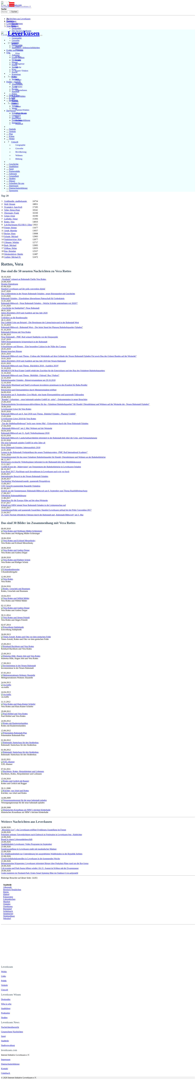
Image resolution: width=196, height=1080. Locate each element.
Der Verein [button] (11, 111)
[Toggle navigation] (2, 1)
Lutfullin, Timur (11, 219)
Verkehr (12, 131)
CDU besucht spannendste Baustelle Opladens (20, 486)
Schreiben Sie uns (16, 183)
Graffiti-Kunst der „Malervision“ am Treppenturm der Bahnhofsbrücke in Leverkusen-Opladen (41, 467)
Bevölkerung (20, 152)
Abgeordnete (20, 113)
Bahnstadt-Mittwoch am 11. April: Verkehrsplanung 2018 (25, 433)
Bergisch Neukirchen (12, 889)
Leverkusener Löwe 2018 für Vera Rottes (18, 419)
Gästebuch (5, 1073)
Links (13, 77)
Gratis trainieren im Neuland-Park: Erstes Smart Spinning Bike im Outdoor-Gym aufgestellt (39, 873)
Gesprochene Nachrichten (12, 1032)
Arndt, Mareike (10, 230)
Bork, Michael (10, 245)
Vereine (18, 83)
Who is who (14, 95)
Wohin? (14, 43)
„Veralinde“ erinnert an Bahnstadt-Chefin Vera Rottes (23, 279)
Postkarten (13, 100)
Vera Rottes (11, 26)
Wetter (12, 139)
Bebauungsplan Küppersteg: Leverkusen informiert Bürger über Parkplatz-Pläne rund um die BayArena (44, 863)
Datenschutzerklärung (18, 188)
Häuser (12, 181)
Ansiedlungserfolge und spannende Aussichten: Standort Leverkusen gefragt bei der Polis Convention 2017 (46, 510)
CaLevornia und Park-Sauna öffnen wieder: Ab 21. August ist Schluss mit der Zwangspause (40, 868)
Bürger (18, 80)
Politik (14, 103)
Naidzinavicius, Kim (12, 239)
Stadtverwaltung (8, 1045)
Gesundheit (14, 176)
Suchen (14, 12)
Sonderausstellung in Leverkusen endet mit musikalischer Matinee (29, 849)
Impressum (13, 186)
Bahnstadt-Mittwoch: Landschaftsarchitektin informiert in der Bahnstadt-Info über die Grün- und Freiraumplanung (49, 438)
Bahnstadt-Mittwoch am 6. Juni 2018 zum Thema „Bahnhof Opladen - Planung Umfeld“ (38, 414)
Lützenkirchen (9, 899)
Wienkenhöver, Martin (13, 254)
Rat (16, 117)
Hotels (18, 60)
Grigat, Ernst (9, 216)
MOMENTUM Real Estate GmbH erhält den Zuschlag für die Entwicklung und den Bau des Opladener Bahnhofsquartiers (53, 370)
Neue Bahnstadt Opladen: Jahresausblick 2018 (20, 447)
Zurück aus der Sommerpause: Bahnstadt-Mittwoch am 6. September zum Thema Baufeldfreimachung (44, 491)
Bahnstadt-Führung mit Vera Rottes (16, 332)
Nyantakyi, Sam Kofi (13, 207)
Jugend (18, 46)
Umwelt (14, 142)
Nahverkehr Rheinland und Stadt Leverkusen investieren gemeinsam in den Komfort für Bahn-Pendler (44, 385)
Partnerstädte (14, 171)
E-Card (12, 98)
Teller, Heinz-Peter (12, 210)
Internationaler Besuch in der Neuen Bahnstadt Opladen (24, 476)
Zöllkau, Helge (10, 248)
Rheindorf (7, 909)
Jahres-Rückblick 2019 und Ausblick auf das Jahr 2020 (24, 313)
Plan (11, 134)
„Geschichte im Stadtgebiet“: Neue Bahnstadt (20, 308)
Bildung (18, 159)
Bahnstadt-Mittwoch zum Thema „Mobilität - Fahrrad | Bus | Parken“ (30, 375)
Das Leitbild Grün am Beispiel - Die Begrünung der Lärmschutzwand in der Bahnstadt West (40, 322)
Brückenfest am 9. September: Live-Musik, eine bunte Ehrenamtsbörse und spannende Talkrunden (42, 394)
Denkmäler (16, 28)
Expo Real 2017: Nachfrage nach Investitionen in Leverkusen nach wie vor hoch (35, 471)
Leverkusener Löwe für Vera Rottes (16, 409)
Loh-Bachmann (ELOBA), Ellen (18, 225)
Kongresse (16, 74)
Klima (14, 94)
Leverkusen (11, 21)
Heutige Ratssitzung (9, 284)
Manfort (6, 901)
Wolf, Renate (9, 204)
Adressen (13, 174)
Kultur (18, 57)
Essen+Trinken (21, 71)
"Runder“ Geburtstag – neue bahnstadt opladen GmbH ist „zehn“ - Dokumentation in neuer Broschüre (44, 399)
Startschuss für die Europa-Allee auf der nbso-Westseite (24, 500)
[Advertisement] (98, 944)
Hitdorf (6, 894)
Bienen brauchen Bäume (11, 351)
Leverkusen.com (16, 5)
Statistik (12, 129)
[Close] (41, 35)
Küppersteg (8, 897)
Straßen (12, 178)
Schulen (18, 87)
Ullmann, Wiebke (11, 242)
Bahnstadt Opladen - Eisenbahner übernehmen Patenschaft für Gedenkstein (32, 298)
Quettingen (8, 906)
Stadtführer (13, 166)
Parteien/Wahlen (22, 110)
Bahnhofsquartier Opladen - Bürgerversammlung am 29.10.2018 (28, 380)
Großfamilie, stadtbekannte (15, 201)
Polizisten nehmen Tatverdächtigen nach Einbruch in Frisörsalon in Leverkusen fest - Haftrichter (41, 834)
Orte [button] (8, 53)
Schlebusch (8, 911)
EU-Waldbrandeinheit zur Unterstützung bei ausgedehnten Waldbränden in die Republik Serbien (41, 854)
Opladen (6, 904)
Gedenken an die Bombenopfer (14, 318)
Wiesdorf (7, 918)
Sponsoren (13, 190)
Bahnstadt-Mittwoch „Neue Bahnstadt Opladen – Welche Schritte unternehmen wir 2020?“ (39, 303)
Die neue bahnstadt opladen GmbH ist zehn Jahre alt (23, 443)
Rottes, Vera (9, 222)
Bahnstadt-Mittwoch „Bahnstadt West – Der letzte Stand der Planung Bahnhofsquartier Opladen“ (42, 327)
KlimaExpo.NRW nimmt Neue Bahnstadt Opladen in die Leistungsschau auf (33, 505)
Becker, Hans (9, 233)
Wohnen (19, 155)
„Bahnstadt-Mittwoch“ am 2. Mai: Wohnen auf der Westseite (26, 428)
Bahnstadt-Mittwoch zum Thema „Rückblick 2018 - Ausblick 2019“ (30, 366)
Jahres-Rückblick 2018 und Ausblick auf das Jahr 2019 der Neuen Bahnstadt (33, 361)
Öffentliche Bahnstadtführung (13, 495)
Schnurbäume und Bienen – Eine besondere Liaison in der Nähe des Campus (33, 346)
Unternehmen (21, 90)
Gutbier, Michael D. (12, 257)
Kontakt (4, 1068)
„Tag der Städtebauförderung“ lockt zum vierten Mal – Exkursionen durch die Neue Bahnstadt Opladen (44, 423)
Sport (11, 169)
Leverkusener (12, 24)
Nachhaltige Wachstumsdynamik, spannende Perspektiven (25, 481)
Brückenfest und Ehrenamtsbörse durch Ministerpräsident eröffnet (28, 390)
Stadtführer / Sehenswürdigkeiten (26, 47)
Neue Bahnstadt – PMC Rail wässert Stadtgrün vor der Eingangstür (29, 337)
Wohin (4, 971)
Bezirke (18, 120)
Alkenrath (7, 887)
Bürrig (6, 892)
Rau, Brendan (10, 251)
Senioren (19, 50)
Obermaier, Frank (11, 213)
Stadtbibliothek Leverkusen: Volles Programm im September (26, 844)
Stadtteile (5, 1041)
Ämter (18, 106)
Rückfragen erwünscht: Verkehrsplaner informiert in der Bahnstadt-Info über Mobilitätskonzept (41, 462)
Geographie (17, 38)
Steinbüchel (8, 914)
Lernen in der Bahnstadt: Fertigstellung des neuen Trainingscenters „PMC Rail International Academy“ (44, 452)
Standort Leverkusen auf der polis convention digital (23, 289)
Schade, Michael (11, 236)
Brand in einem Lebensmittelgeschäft (16, 839)
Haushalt (19, 124)
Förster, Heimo (10, 228)
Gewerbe (15, 40)
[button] (9, 1)
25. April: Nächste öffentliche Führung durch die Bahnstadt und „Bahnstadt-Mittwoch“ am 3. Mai (42, 515)
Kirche (18, 67)
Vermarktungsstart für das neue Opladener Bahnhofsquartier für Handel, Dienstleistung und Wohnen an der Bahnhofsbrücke (53, 457)
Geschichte (13, 164)
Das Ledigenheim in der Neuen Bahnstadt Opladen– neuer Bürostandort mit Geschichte (38, 294)
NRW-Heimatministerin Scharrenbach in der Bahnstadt (24, 342)
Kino (17, 53)
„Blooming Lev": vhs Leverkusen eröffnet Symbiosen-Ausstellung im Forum (33, 830)
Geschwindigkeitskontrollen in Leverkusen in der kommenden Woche (30, 858)
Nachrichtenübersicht (10, 1027)
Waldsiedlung (9, 916)
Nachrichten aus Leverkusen (18, 19)
